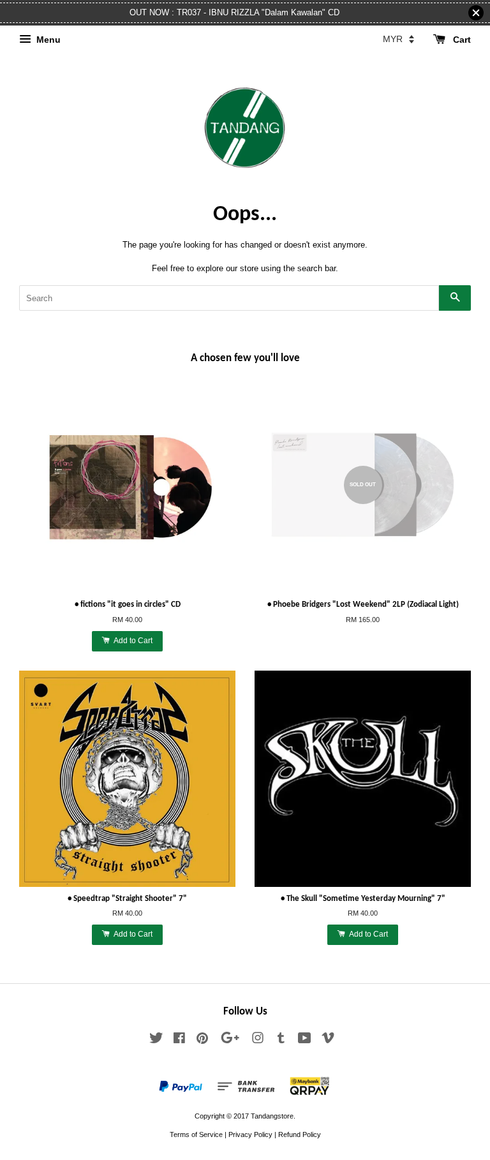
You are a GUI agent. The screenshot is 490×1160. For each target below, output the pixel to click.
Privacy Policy (250, 1134)
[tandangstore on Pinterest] (202, 1041)
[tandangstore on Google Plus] (230, 1041)
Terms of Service (196, 1134)
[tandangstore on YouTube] (304, 1041)
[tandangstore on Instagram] (258, 1041)
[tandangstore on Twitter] (156, 1041)
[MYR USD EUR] (398, 39)
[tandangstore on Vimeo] (328, 1041)
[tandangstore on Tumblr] (281, 1041)
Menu (47, 39)
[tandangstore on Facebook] (179, 1041)
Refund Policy (299, 1134)
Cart (460, 39)
